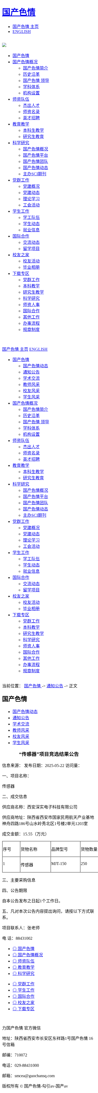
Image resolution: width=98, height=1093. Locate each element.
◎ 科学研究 (23, 973)
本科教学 (31, 286)
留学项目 (31, 248)
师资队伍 (21, 99)
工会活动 (31, 205)
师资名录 (31, 111)
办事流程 (31, 323)
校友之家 (21, 255)
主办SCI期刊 (34, 174)
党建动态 (31, 192)
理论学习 (31, 199)
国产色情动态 (35, 167)
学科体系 (31, 87)
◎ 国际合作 (23, 996)
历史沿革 (31, 74)
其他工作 (31, 317)
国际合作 (21, 236)
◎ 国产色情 (23, 948)
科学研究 (21, 143)
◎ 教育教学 (23, 967)
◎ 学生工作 (23, 990)
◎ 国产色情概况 (28, 955)
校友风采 (31, 391)
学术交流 (31, 378)
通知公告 (31, 372)
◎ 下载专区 (23, 1009)
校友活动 (31, 261)
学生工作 (21, 211)
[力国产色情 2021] (4, 45)
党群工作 (21, 180)
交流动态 (31, 242)
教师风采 (31, 384)
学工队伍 (31, 217)
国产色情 (19, 12)
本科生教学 (33, 130)
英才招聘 (31, 118)
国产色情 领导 (36, 80)
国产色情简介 (35, 68)
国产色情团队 (35, 161)
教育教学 (21, 124)
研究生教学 (33, 292)
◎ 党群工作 (23, 984)
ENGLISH (22, 31)
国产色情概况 (25, 62)
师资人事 (31, 304)
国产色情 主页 (26, 26)
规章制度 (31, 329)
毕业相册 (31, 267)
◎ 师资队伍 (23, 961)
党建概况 (31, 186)
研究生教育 (33, 136)
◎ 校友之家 (23, 1002)
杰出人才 (31, 105)
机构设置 (31, 93)
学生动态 (31, 224)
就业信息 (31, 230)
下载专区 (21, 273)
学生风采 (31, 397)
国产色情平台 (35, 155)
